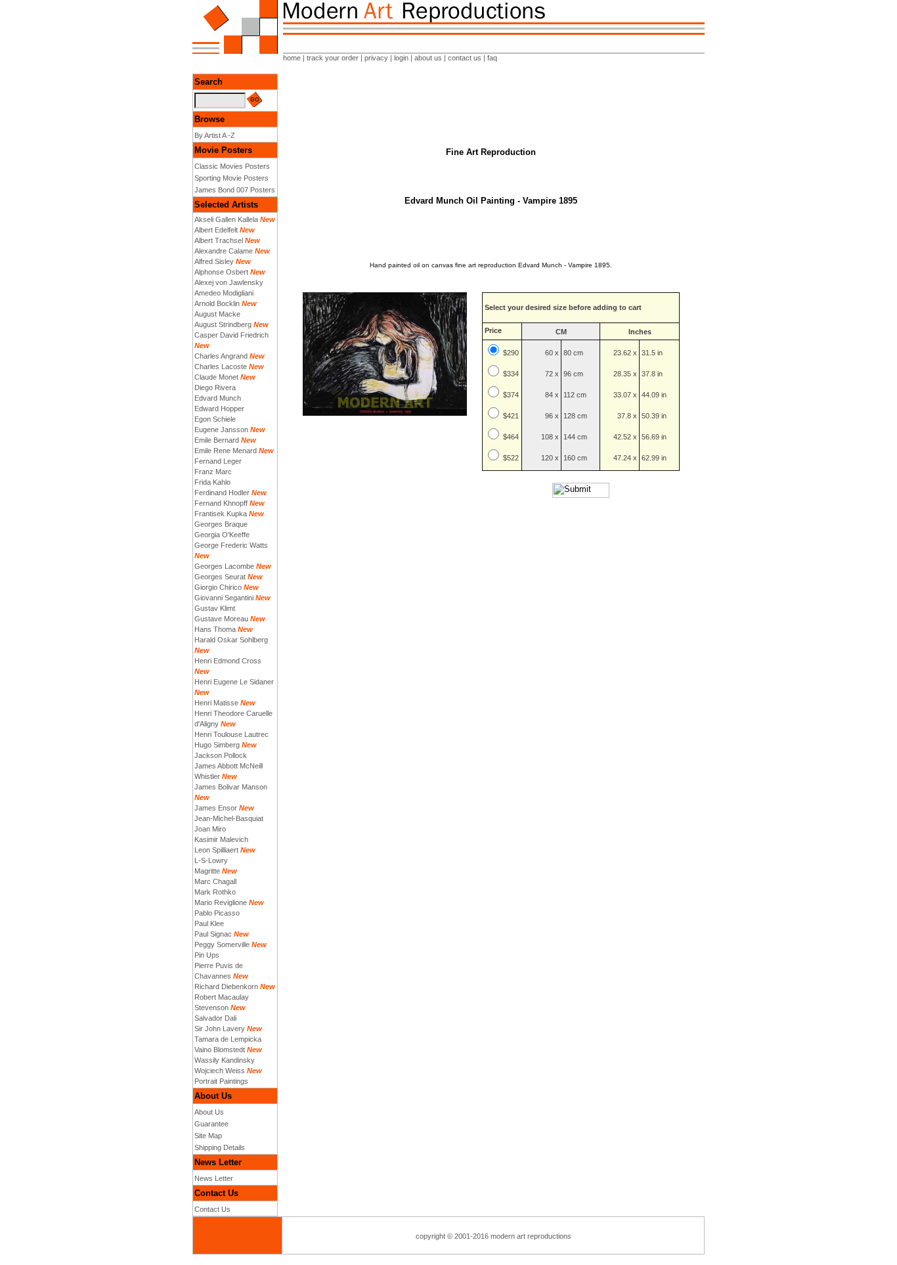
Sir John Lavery (219, 1028)
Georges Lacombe (224, 566)
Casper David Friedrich (231, 335)
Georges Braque (221, 524)
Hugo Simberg (217, 745)
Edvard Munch (217, 398)
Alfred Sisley (214, 261)
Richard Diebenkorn (226, 986)
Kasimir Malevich (221, 839)
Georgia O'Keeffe (222, 535)
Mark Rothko (215, 892)
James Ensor (215, 808)
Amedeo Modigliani (223, 293)
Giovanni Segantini (223, 598)
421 (513, 416)
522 (513, 458)
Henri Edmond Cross (227, 661)
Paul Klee (209, 923)
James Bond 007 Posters (234, 190)
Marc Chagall (215, 881)
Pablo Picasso (217, 913)
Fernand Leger (218, 461)
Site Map (208, 1136)
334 (513, 374)
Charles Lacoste (220, 366)
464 (513, 437)
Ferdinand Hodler (222, 493)
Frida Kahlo (212, 482)
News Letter (213, 1178)
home (292, 58)
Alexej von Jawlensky (228, 282)
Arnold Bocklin (217, 303)
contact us (464, 58)
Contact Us (212, 1209)
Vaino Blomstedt (219, 1050)
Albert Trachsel (218, 240)
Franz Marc (213, 472)
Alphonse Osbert (221, 272)
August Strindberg (223, 324)
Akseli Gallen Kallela (226, 219)
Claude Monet (216, 377)
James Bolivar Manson (230, 787)
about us (428, 58)
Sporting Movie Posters (231, 178)
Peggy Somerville (222, 944)
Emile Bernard (216, 440)
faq (492, 58)
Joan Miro (210, 829)
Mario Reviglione (220, 902)
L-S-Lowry (211, 860)
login (401, 58)
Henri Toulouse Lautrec (231, 734)
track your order (333, 58)
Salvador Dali (215, 1018)
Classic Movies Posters (232, 166)
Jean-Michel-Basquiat (228, 818)
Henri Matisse (216, 703)
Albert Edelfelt (216, 230)
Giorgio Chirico (218, 587)
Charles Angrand (221, 356)
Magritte (207, 871)
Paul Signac (213, 934)
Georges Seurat (220, 577)
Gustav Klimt (214, 608)
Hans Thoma (215, 629)
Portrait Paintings (221, 1081)
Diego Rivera (215, 387)
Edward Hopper (219, 408)
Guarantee (211, 1124)
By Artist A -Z (214, 135)
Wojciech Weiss (219, 1071)
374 (513, 395)
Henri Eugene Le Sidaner (234, 682)
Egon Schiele (215, 419)
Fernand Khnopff (221, 503)
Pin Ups (206, 955)
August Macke (217, 314)
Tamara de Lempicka (227, 1039)
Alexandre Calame (223, 251)
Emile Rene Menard (225, 451)
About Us (209, 1112)
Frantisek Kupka (220, 514)
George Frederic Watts (231, 545)
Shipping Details (219, 1147)
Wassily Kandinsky (224, 1060)
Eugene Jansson (221, 429)
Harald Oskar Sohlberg (231, 640)
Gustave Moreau (221, 619)
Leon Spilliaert (216, 850)
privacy (376, 58)
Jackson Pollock (220, 755)
